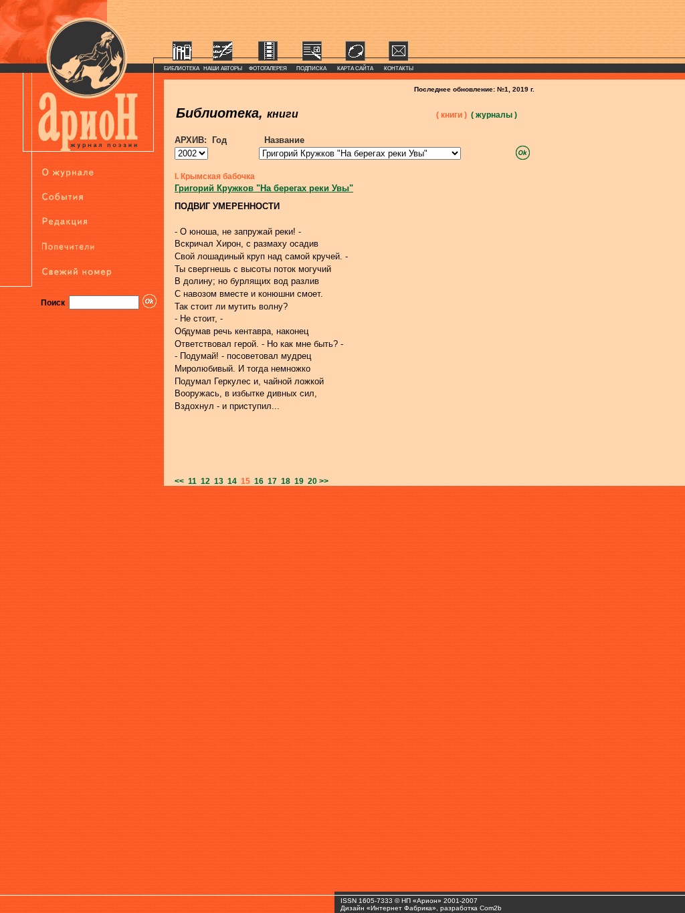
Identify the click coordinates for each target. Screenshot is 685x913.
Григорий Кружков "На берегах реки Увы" (264, 188)
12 (203, 481)
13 (216, 481)
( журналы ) (494, 115)
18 (283, 481)
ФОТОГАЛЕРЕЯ (268, 69)
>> (323, 481)
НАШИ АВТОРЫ (222, 69)
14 (230, 481)
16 (257, 481)
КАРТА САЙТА (355, 69)
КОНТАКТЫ (398, 69)
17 (270, 481)
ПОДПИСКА (311, 69)
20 (310, 481)
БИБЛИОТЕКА (181, 69)
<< (179, 481)
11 (190, 481)
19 (297, 481)
